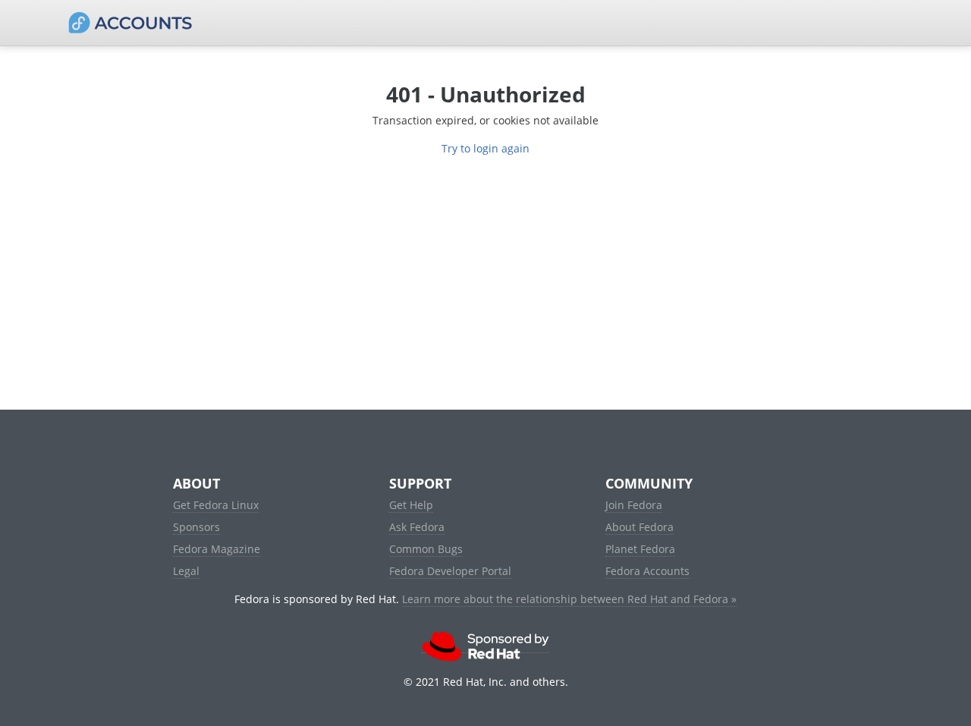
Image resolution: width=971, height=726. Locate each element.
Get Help (411, 505)
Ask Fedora (417, 527)
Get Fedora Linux (216, 505)
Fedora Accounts (647, 571)
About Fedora (639, 527)
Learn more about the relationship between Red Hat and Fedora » (569, 599)
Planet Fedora (640, 549)
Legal (186, 571)
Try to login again (485, 148)
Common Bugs (426, 549)
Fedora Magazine (216, 549)
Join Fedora (633, 505)
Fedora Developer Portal (450, 571)
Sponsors (196, 527)
